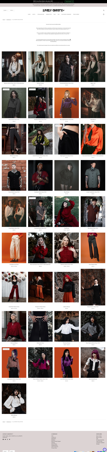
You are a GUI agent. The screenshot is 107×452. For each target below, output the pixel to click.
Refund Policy (54, 444)
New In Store (99, 436)
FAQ (52, 436)
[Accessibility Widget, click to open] (104, 449)
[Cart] (103, 14)
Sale (97, 438)
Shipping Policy (54, 445)
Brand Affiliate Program (56, 441)
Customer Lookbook (100, 442)
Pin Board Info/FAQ (100, 440)
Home (4, 19)
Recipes (97, 444)
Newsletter (53, 438)
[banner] (53, 10)
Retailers (53, 440)
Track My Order (99, 441)
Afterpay (53, 442)
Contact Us (53, 437)
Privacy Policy (54, 448)
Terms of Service (54, 446)
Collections (9, 19)
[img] (104, 10)
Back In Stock (99, 437)
